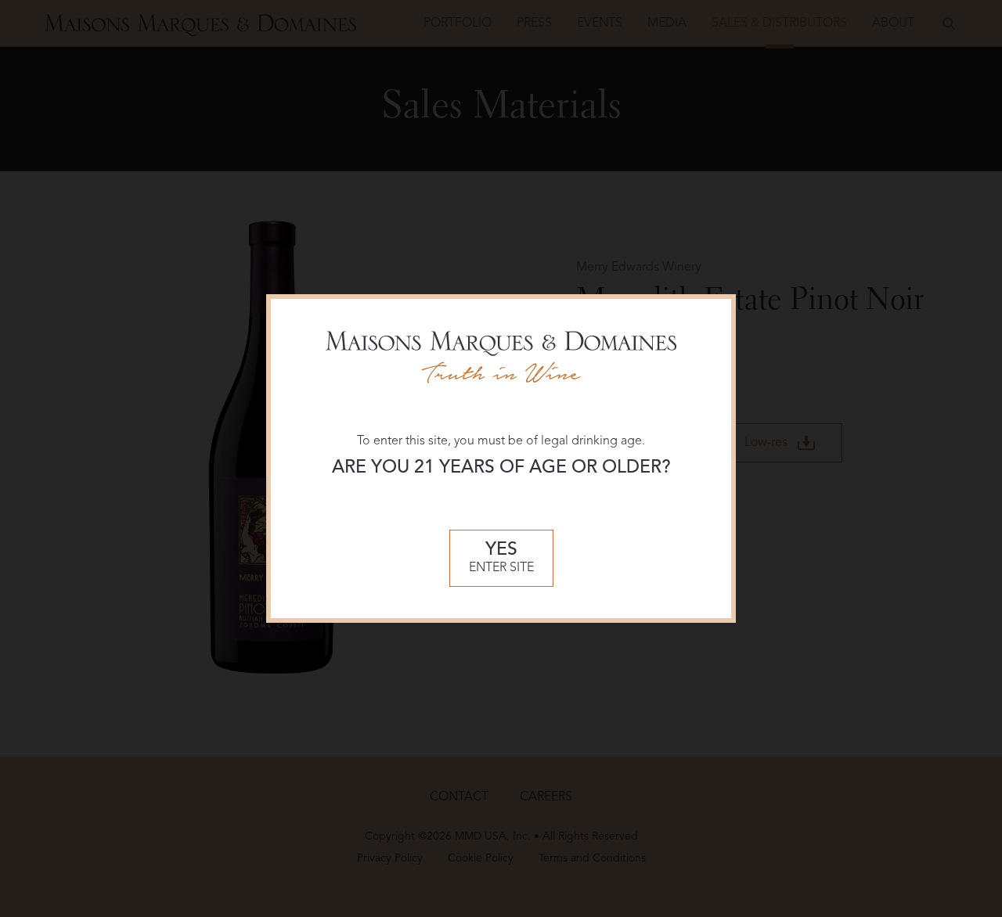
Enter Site (501, 558)
